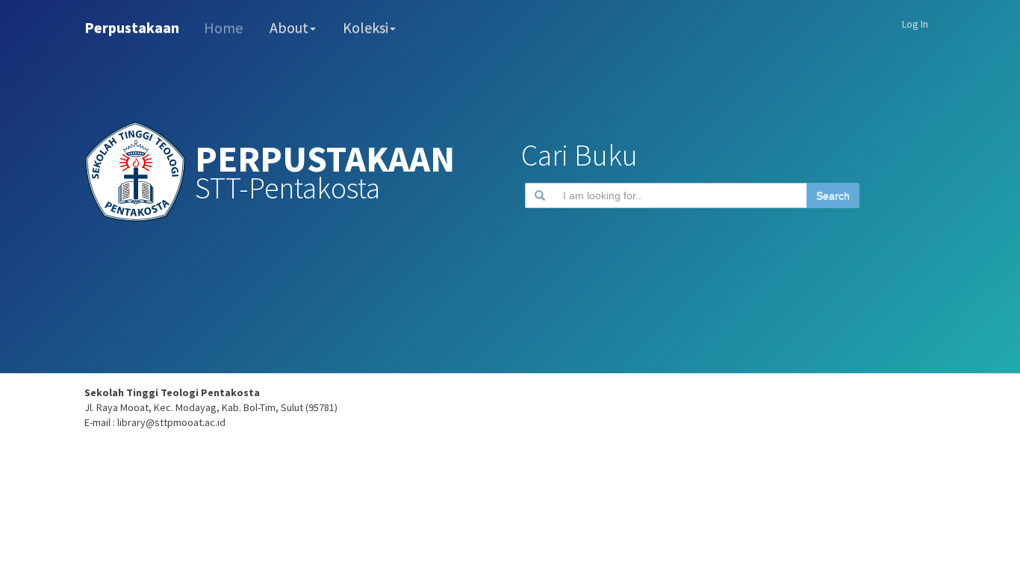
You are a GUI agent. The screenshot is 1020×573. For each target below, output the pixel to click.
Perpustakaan (131, 27)
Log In (915, 24)
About (289, 27)
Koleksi (365, 27)
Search (833, 195)
